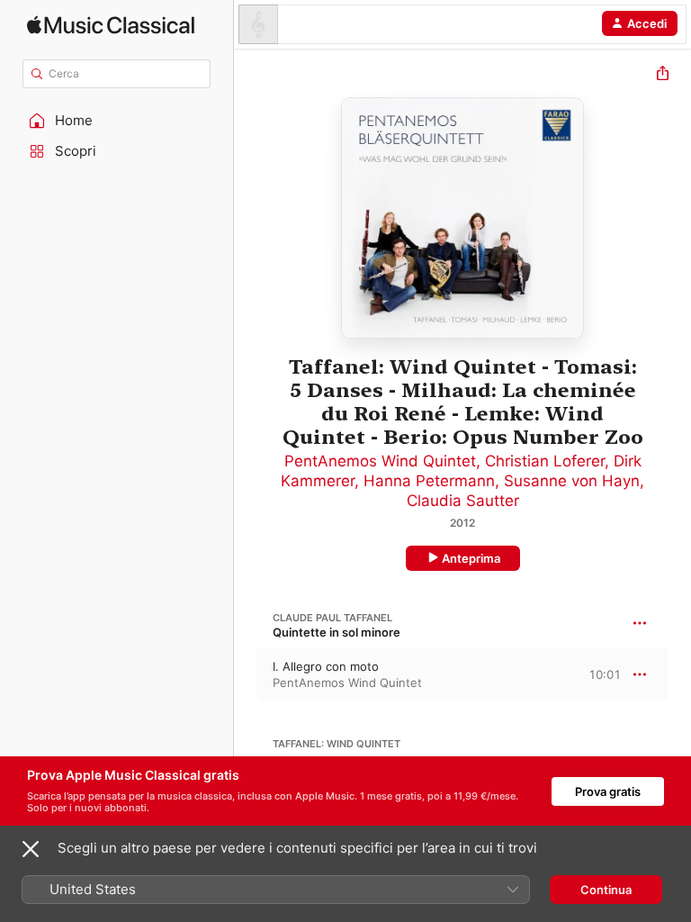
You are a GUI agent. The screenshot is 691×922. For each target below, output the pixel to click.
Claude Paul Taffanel (332, 617)
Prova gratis (608, 791)
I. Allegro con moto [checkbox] (326, 666)
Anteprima (471, 558)
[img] (110, 25)
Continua (606, 889)
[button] (117, 120)
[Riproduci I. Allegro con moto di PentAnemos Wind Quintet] (245, 674)
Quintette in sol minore (336, 632)
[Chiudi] (30, 849)
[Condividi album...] (663, 75)
